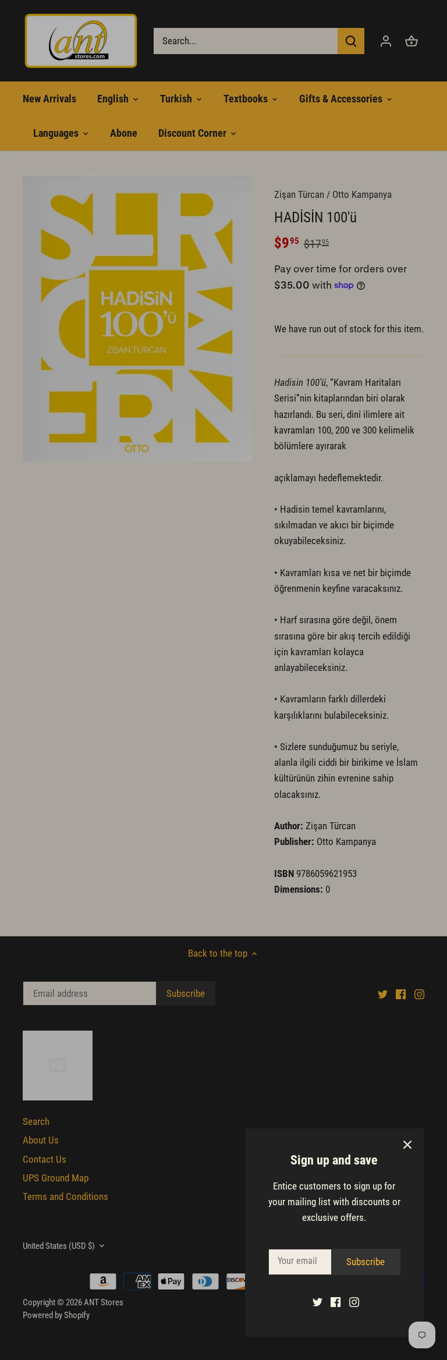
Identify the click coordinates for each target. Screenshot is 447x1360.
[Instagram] (354, 1302)
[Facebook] (335, 1302)
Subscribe (365, 1261)
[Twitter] (317, 1302)
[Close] (407, 1144)
